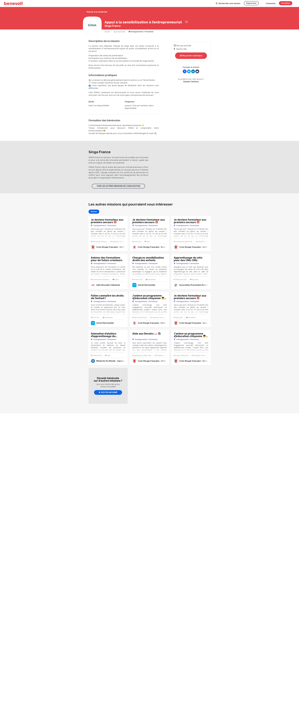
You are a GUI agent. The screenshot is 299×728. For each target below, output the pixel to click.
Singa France (113, 25)
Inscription (285, 3)
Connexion (270, 3)
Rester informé (109, 392)
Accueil (107, 32)
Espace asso (251, 3)
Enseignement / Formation (141, 32)
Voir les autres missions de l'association (118, 186)
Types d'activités (119, 32)
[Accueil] (13, 3)
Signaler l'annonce (191, 81)
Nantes (94, 212)
